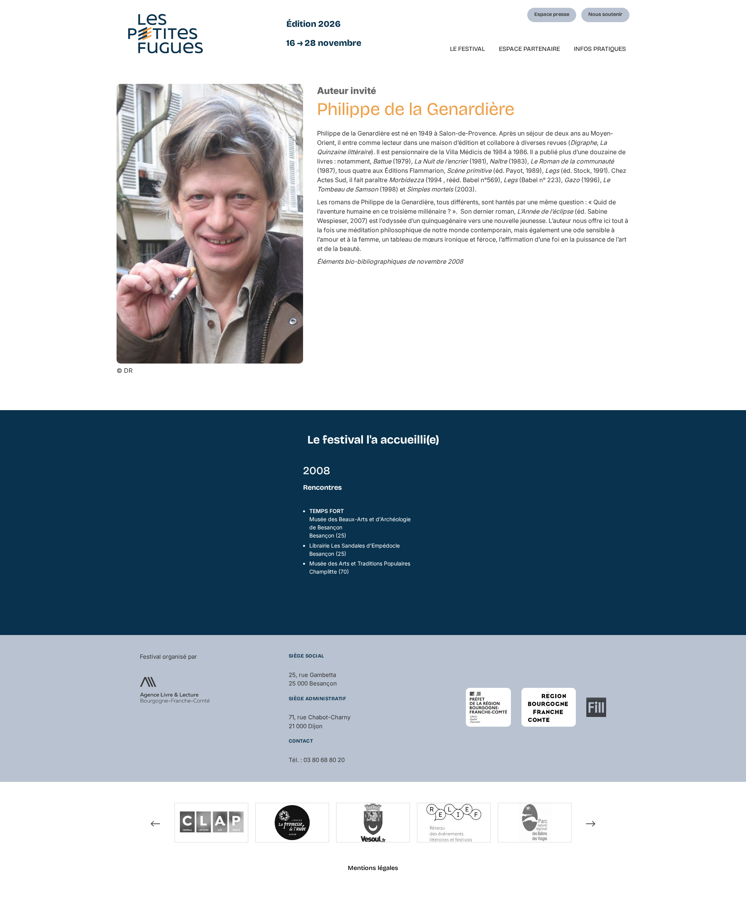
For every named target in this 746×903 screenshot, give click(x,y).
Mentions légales (373, 868)
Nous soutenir (605, 14)
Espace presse (551, 14)
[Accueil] (165, 33)
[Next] (590, 823)
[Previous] (155, 823)
